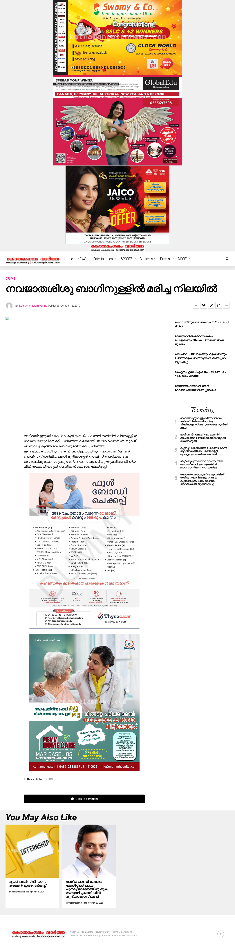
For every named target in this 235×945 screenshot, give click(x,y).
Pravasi (165, 259)
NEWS (81, 259)
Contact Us (87, 932)
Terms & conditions (121, 932)
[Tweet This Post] (203, 305)
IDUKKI (48, 779)
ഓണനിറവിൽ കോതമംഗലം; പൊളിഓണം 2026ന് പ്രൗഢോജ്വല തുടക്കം (199, 340)
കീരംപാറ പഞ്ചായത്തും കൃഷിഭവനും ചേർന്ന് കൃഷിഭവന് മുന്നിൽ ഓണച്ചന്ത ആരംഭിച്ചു (200, 358)
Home (68, 259)
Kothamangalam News (19, 891)
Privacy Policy (102, 932)
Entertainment (103, 259)
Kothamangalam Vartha (33, 305)
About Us (74, 932)
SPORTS (127, 259)
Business (146, 259)
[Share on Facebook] (196, 305)
